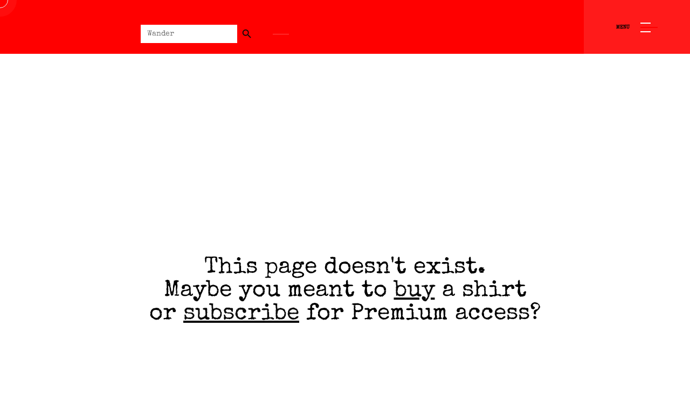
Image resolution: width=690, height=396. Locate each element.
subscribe (241, 314)
